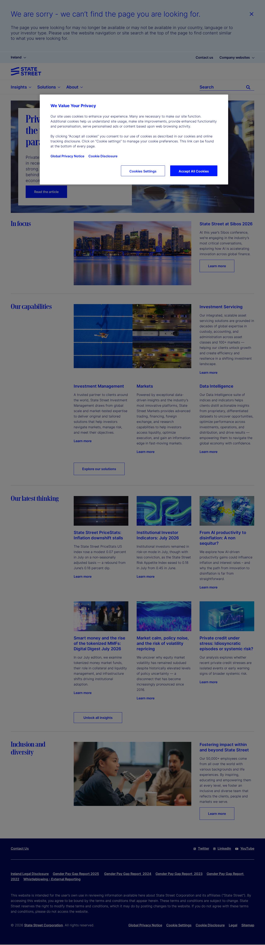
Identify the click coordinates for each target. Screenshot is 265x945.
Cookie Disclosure (102, 156)
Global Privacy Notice (67, 156)
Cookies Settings (143, 171)
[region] (134, 139)
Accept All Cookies (194, 171)
